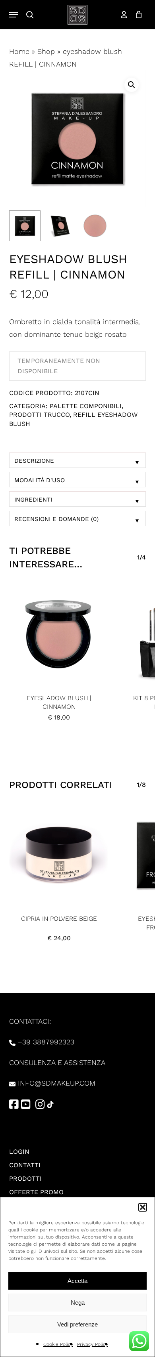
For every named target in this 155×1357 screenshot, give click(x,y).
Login (19, 1151)
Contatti (25, 1165)
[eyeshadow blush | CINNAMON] (58, 634)
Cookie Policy (58, 1344)
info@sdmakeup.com (56, 1083)
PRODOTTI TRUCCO (39, 414)
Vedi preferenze (77, 1324)
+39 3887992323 (46, 1042)
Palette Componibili (86, 406)
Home (19, 51)
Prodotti (25, 1178)
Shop (46, 51)
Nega (78, 1302)
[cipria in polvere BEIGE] (58, 855)
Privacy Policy (92, 1344)
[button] (143, 1207)
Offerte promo (36, 1192)
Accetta (77, 1280)
